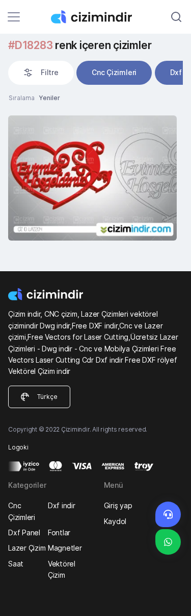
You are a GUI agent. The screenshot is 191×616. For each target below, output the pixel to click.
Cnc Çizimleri (114, 72)
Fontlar (59, 532)
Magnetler (65, 547)
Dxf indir (61, 505)
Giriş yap (118, 505)
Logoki (18, 447)
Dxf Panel (24, 532)
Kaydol (115, 521)
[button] (41, 72)
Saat (15, 563)
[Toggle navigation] (13, 17)
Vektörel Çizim (61, 569)
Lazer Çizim (26, 547)
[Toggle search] (176, 17)
